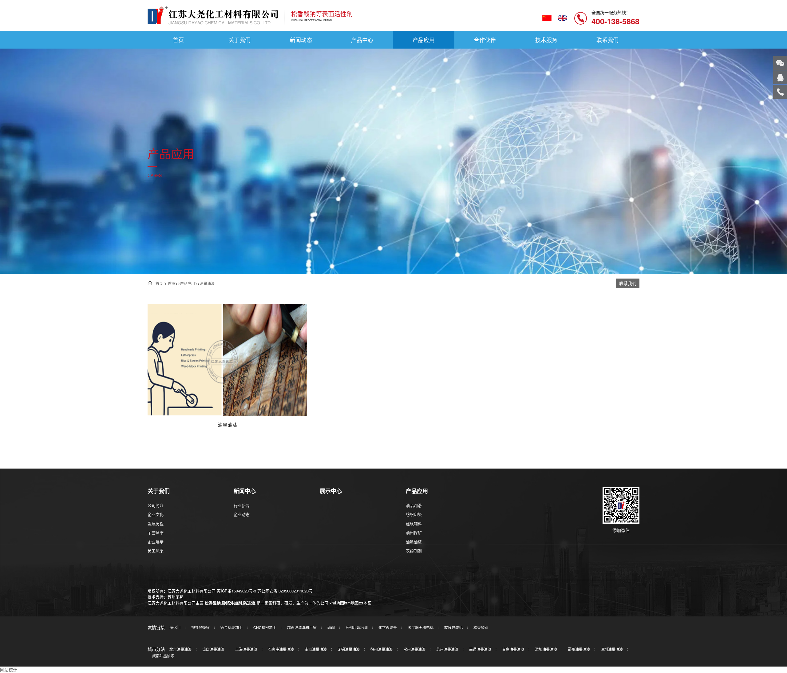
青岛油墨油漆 (513, 649)
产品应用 (424, 40)
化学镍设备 (387, 627)
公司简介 (156, 505)
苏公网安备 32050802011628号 (285, 591)
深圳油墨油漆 (612, 649)
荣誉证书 (156, 532)
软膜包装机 (453, 627)
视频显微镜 (200, 627)
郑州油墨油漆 (579, 649)
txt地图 (365, 603)
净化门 (174, 627)
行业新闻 (242, 505)
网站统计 (8, 670)
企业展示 (156, 541)
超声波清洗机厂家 (302, 627)
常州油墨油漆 (414, 649)
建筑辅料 (414, 523)
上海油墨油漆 (246, 649)
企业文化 (156, 514)
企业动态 (242, 514)
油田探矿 (414, 532)
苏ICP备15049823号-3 (236, 591)
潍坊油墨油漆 (546, 649)
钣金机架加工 (231, 627)
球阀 (331, 627)
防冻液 (249, 603)
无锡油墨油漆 (349, 649)
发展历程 (156, 523)
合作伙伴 (485, 40)
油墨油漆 (207, 283)
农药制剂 (414, 550)
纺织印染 (414, 514)
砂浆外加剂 (232, 603)
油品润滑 (414, 505)
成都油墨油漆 (163, 655)
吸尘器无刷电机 (420, 627)
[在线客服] (780, 77)
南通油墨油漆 (480, 649)
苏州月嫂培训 (357, 627)
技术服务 (546, 40)
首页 (178, 40)
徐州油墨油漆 (381, 649)
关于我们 (239, 40)
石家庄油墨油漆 (281, 649)
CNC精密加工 (264, 627)
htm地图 (351, 603)
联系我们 (607, 40)
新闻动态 (301, 40)
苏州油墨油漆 (447, 649)
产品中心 (362, 40)
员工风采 (156, 550)
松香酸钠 (213, 603)
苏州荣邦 (176, 597)
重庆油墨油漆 (213, 649)
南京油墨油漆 (316, 649)
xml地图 (337, 603)
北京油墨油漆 (180, 649)
